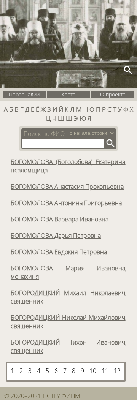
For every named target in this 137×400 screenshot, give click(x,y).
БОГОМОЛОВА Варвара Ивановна (59, 219)
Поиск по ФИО (44, 134)
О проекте (113, 94)
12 (117, 371)
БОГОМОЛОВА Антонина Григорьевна (66, 203)
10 (92, 371)
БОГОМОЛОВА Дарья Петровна (56, 235)
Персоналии (24, 94)
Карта (68, 94)
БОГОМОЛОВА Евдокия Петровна (59, 252)
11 (105, 371)
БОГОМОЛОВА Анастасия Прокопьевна (67, 186)
